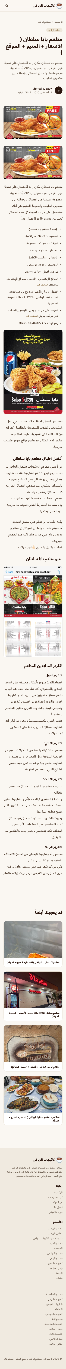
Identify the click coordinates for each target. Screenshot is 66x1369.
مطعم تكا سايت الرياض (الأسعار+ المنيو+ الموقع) (33, 962)
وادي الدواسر (56, 1267)
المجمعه (58, 1248)
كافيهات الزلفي (55, 1299)
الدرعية (59, 1272)
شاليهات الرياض (54, 1304)
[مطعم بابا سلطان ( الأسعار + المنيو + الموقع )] (33, 162)
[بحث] (7, 5)
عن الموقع (57, 1202)
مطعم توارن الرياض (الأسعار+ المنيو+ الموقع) (35, 1066)
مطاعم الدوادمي (54, 1253)
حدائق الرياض (55, 1343)
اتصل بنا (58, 1207)
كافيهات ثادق (55, 1333)
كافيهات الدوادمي (53, 1313)
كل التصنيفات (55, 1197)
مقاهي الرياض (55, 1233)
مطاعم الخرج (56, 1243)
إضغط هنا (43, 284)
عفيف (59, 1277)
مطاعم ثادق (56, 1318)
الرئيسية (58, 21)
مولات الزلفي (55, 1338)
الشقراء (58, 1308)
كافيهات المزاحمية (53, 1323)
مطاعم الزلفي (55, 1258)
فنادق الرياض (55, 1328)
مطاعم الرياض (44, 21)
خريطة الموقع (55, 1212)
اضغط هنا (32, 316)
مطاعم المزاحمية (54, 1294)
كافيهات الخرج (55, 1263)
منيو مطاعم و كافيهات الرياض (47, 1238)
